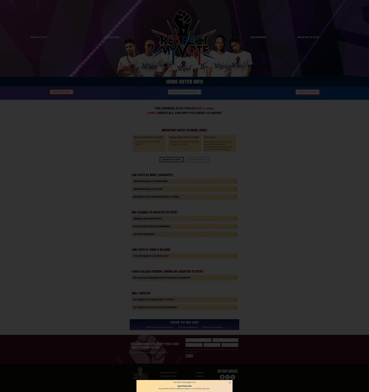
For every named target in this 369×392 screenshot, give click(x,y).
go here (206, 388)
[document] (184, 196)
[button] (230, 382)
